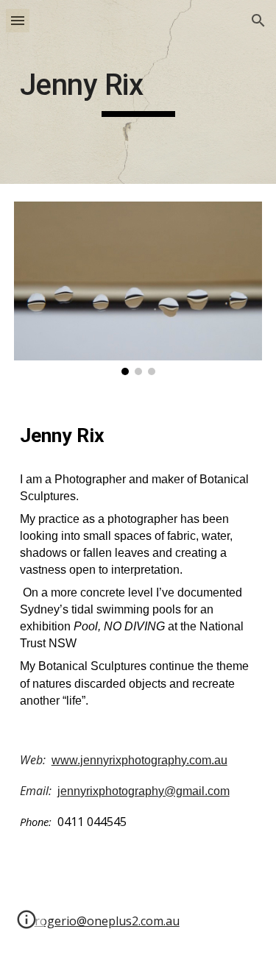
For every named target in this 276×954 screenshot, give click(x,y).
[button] (17, 20)
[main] (138, 92)
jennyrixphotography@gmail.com (143, 791)
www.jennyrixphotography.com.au (139, 760)
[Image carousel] (138, 288)
